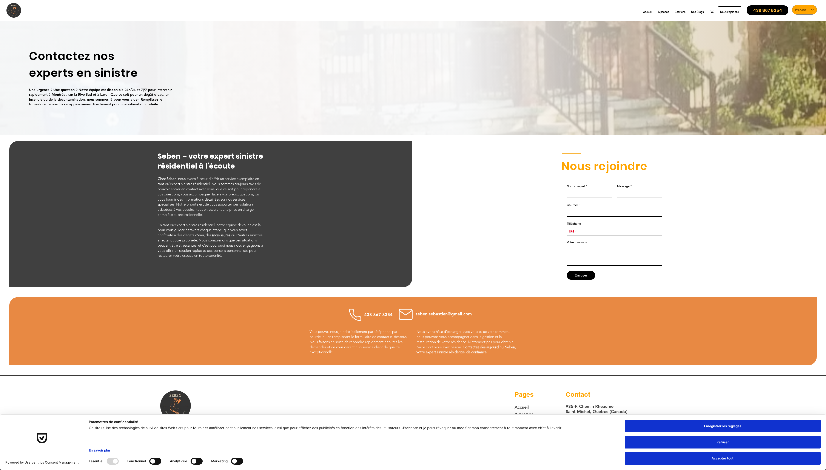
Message (624, 186)
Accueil (522, 407)
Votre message (577, 242)
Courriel (573, 205)
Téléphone (574, 223)
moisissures (221, 235)
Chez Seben (167, 179)
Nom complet (577, 186)
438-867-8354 (378, 314)
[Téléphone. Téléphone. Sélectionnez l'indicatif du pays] (573, 231)
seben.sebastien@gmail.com (444, 313)
